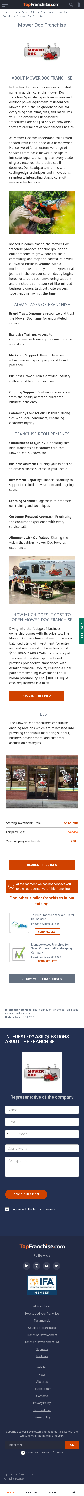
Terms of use (42, 1410)
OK (72, 1444)
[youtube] (46, 1268)
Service (73, 832)
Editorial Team (42, 1388)
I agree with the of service (44, 1452)
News (42, 1374)
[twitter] (56, 1268)
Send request (47, 931)
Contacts (42, 1396)
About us (42, 1381)
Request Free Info (42, 865)
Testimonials (42, 1320)
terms (47, 1452)
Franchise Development (42, 1335)
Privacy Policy (42, 1403)
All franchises (42, 1306)
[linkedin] (26, 1268)
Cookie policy (42, 1417)
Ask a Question (26, 1194)
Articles (42, 1367)
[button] (71, 4)
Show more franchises (42, 979)
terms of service (44, 1209)
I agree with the (33, 1209)
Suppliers (42, 1349)
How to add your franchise (42, 1313)
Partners (42, 1356)
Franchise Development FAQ (42, 1342)
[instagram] (36, 1268)
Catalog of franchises (42, 1327)
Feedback (82, 631)
